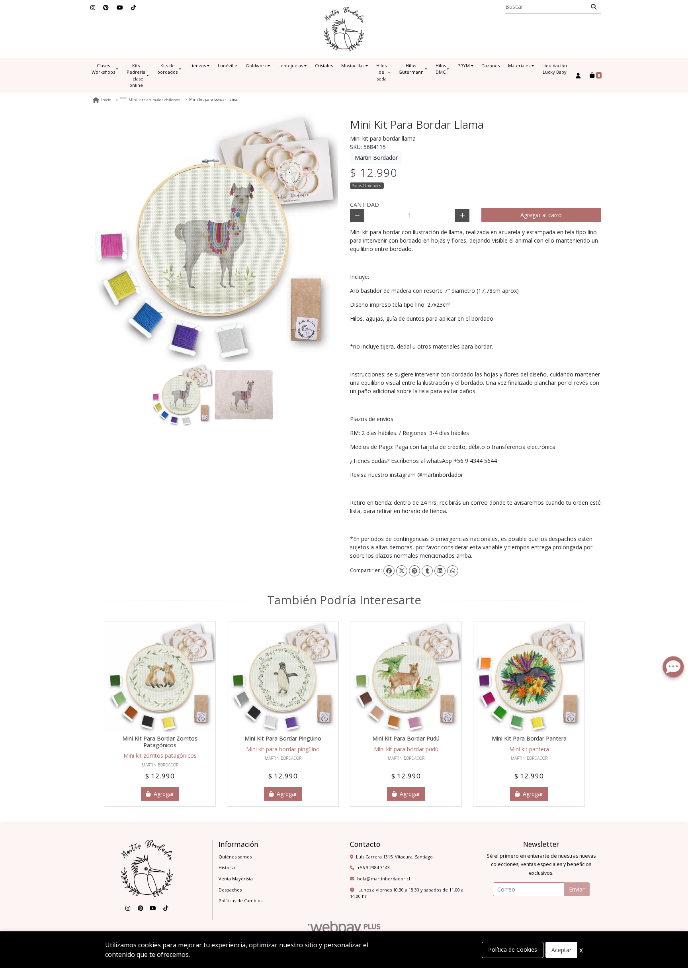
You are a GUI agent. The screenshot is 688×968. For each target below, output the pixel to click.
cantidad (364, 204)
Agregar (163, 794)
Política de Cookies (512, 949)
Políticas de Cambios (240, 900)
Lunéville (227, 66)
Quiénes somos (235, 857)
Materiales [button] (519, 66)
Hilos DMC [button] (441, 69)
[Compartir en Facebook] (389, 570)
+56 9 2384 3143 (373, 867)
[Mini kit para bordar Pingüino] (282, 677)
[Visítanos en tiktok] (165, 908)
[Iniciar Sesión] (578, 75)
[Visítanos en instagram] (127, 908)
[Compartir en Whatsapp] (452, 570)
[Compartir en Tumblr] (427, 570)
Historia (227, 867)
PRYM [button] (463, 66)
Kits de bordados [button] (167, 69)
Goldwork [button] (256, 66)
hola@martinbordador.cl (383, 879)
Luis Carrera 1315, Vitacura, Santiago (394, 857)
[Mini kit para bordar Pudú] (405, 677)
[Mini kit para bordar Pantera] (528, 677)
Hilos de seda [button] (381, 72)
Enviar (576, 889)
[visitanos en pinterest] (106, 7)
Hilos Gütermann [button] (411, 69)
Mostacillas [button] (352, 66)
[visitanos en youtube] (119, 7)
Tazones (491, 66)
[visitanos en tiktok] (133, 7)
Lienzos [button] (198, 66)
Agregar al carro (541, 215)
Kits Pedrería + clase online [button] (136, 75)
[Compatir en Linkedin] (440, 570)
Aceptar (561, 950)
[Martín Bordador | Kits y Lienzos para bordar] (344, 29)
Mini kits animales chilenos (154, 99)
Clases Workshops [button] (103, 69)
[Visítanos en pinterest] (140, 908)
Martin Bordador (376, 157)
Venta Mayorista (236, 879)
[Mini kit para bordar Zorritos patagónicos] (159, 677)
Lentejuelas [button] (290, 66)
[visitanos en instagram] (92, 7)
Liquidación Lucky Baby (554, 69)
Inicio (106, 99)
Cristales (324, 66)
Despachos (230, 890)
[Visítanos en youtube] (152, 908)
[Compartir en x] (401, 570)
